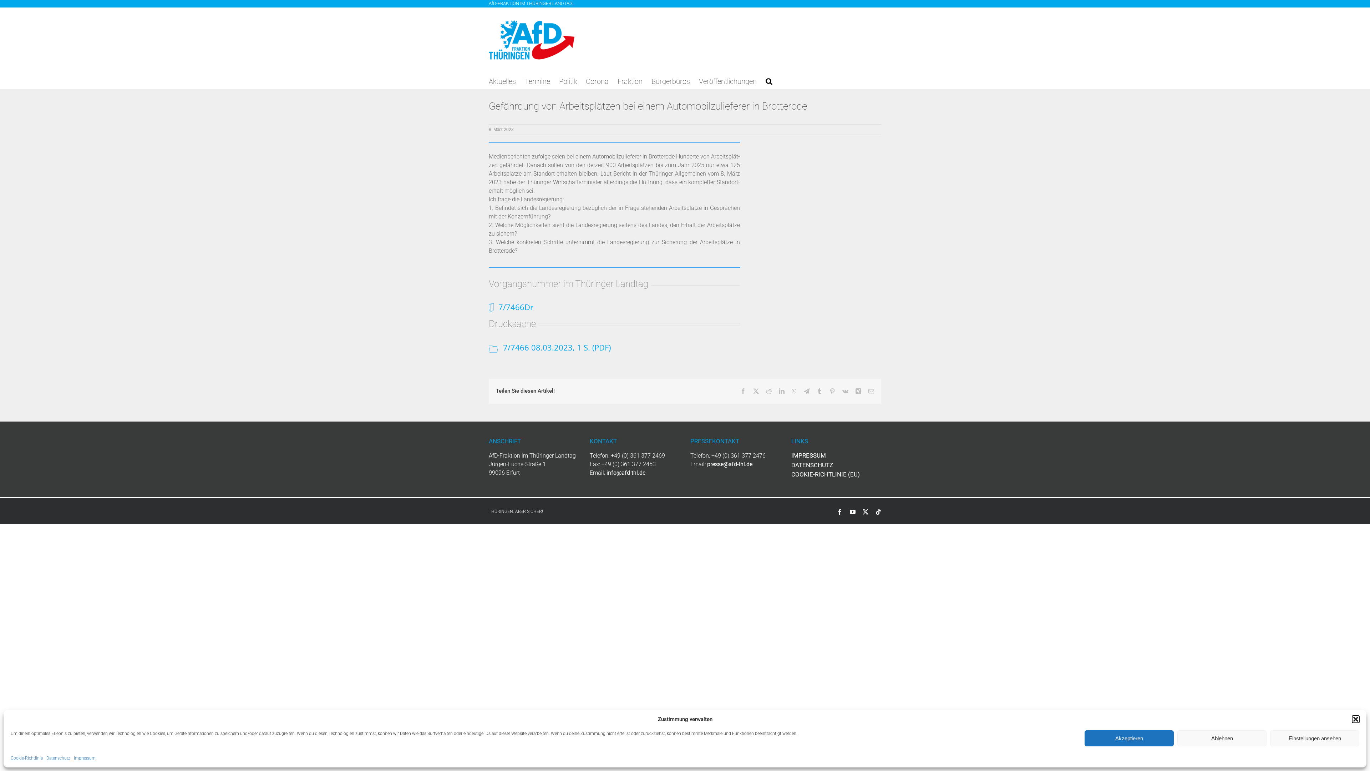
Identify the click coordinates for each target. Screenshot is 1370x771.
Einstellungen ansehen (1315, 738)
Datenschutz (58, 758)
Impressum (85, 758)
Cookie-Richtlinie (27, 758)
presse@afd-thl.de (729, 464)
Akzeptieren (1129, 738)
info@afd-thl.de (626, 472)
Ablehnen (1222, 738)
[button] (1355, 719)
